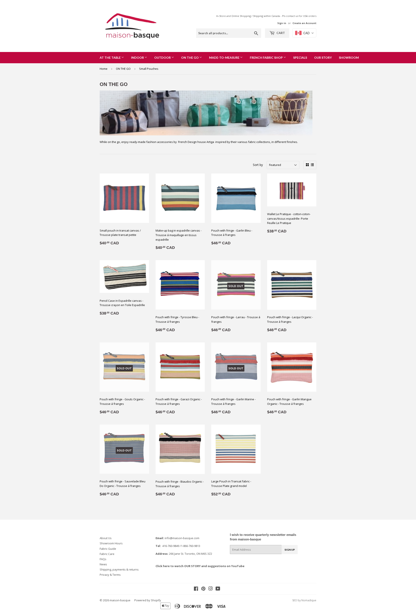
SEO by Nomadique (304, 600)
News (103, 564)
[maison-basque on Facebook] (196, 589)
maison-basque (120, 600)
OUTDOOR (162, 57)
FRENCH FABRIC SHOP (266, 57)
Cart (280, 33)
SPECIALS (300, 57)
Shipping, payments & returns (119, 569)
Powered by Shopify (147, 600)
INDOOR (138, 57)
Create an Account (304, 23)
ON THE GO (190, 57)
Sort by (258, 165)
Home (103, 69)
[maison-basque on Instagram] (210, 589)
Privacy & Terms (110, 575)
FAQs (103, 559)
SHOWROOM (349, 57)
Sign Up (289, 549)
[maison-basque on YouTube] (218, 589)
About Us (106, 538)
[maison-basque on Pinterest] (203, 589)
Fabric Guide (108, 549)
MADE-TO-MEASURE (224, 57)
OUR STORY (323, 57)
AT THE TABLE (110, 57)
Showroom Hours (111, 543)
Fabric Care (107, 554)
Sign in (281, 23)
